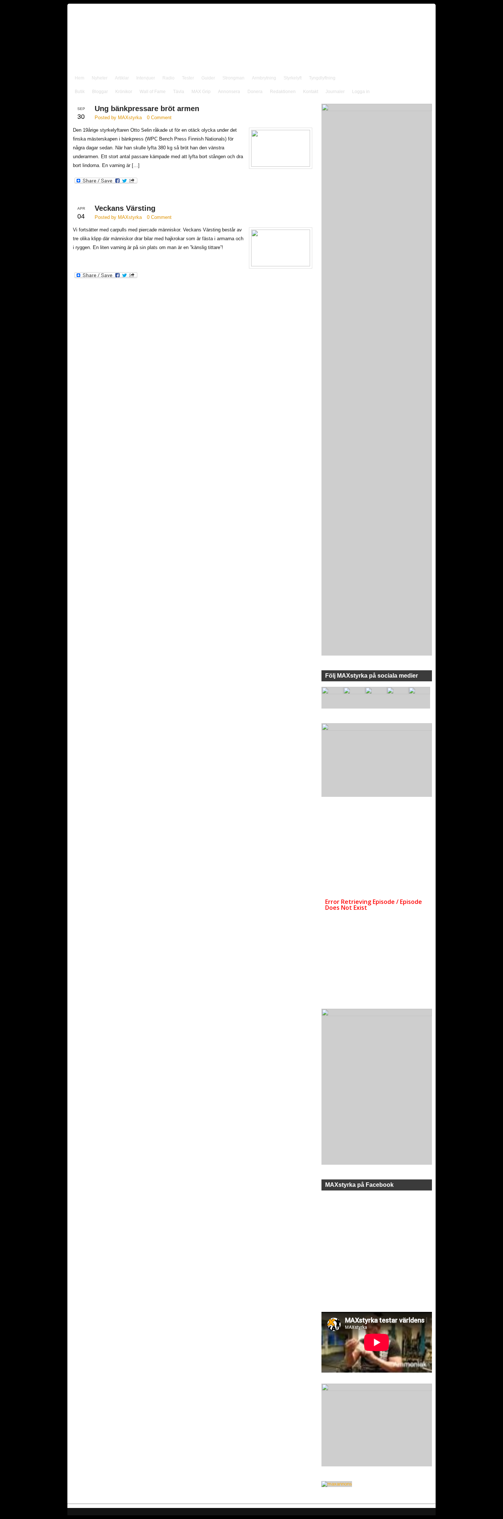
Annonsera (229, 91)
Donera (255, 91)
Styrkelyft (293, 78)
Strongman (233, 78)
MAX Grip (201, 91)
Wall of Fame (153, 91)
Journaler (335, 91)
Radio (168, 78)
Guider (208, 78)
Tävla (178, 91)
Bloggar (100, 91)
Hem (79, 78)
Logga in (361, 91)
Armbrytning (264, 78)
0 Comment (159, 117)
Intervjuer (145, 78)
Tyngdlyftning (322, 78)
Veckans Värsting (125, 208)
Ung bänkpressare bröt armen (147, 108)
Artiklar (122, 78)
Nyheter (100, 78)
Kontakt (310, 91)
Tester (188, 78)
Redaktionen (283, 91)
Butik (80, 91)
